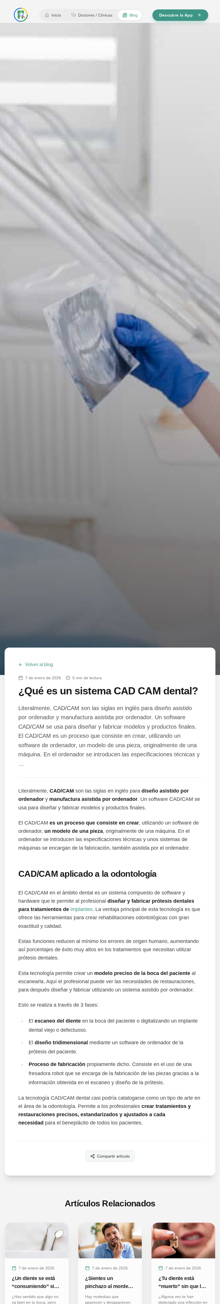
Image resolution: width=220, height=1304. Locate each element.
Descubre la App (176, 15)
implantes (81, 909)
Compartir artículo (113, 1156)
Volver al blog (39, 664)
